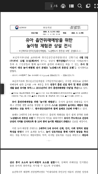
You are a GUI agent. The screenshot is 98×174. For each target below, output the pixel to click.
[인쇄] (63, 6)
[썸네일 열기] (71, 6)
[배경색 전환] (88, 6)
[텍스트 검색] (80, 6)
